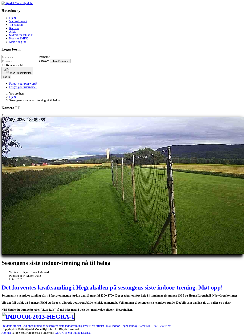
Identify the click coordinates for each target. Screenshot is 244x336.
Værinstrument (18, 21)
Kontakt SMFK (18, 38)
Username (44, 57)
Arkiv (12, 31)
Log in (6, 76)
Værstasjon (16, 24)
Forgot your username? (23, 87)
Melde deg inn (17, 41)
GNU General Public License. (73, 332)
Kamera (14, 28)
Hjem (12, 17)
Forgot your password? (23, 83)
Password (43, 61)
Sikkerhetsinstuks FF (21, 35)
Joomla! (6, 332)
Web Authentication (20, 72)
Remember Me (15, 65)
